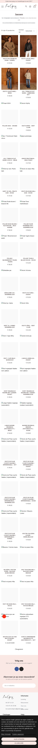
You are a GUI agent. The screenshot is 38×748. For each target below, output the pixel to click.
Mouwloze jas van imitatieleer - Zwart (10, 638)
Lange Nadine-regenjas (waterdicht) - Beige (9, 428)
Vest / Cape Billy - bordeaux (10, 359)
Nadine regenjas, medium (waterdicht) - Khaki (28, 428)
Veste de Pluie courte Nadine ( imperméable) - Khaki (28, 499)
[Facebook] (17, 669)
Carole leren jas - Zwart (28, 359)
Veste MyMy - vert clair (28, 126)
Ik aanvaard (19, 743)
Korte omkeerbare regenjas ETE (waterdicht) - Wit (28, 638)
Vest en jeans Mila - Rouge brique (28, 605)
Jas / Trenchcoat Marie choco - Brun (10, 159)
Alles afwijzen (19, 739)
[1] (33, 685)
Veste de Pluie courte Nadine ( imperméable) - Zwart (28, 464)
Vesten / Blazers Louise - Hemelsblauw (28, 535)
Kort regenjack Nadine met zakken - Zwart (9, 392)
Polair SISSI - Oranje (9, 126)
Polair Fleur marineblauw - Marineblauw (28, 225)
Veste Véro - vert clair (28, 326)
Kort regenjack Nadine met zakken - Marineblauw (28, 392)
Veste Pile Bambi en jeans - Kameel (10, 59)
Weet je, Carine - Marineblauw (10, 326)
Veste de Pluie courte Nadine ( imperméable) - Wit (10, 463)
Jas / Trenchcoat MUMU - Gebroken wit (28, 93)
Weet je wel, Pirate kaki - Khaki (10, 192)
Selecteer (29, 31)
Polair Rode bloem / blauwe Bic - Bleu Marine (9, 225)
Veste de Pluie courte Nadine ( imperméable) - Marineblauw (10, 500)
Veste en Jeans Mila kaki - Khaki (28, 192)
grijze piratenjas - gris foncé (28, 159)
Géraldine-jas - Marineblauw (9, 293)
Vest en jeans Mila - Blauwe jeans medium (28, 571)
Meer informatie (6, 734)
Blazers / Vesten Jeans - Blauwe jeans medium (10, 571)
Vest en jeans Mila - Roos (10, 605)
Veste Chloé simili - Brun (10, 92)
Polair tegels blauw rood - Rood (28, 259)
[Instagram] (21, 669)
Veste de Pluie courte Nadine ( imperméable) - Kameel (10, 536)
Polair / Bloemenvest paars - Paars (10, 260)
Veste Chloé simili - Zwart (28, 59)
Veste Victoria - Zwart (28, 293)
